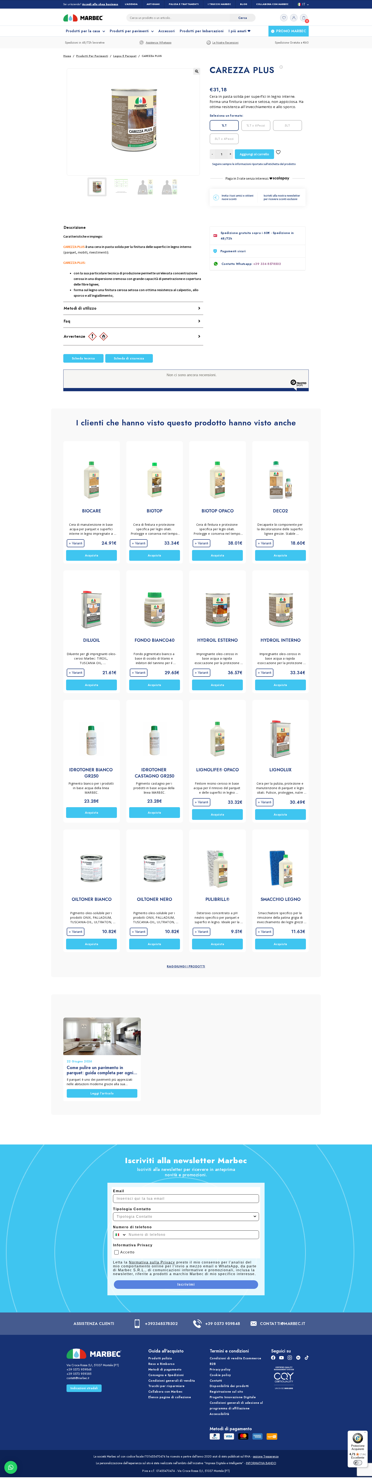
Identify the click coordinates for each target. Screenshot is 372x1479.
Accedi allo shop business (100, 4)
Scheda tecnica (83, 358)
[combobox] (185, 1217)
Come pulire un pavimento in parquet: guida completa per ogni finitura (100, 1070)
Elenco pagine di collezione (169, 1397)
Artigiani (153, 4)
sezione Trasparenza (266, 1456)
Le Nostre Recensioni (225, 42)
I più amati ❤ (239, 31)
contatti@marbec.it (78, 1378)
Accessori (166, 31)
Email (118, 1191)
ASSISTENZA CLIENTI (94, 1323)
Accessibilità (219, 1414)
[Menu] (365, 1433)
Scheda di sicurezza (129, 358)
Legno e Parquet (124, 56)
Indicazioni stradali (84, 1388)
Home (67, 56)
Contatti (216, 1380)
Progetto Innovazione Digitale (233, 1397)
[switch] (357, 1462)
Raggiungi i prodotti (186, 966)
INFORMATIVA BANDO (261, 1463)
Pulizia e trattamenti (184, 4)
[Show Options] (255, 1217)
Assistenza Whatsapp (158, 42)
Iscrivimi (186, 1284)
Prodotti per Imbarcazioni (201, 31)
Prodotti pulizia (160, 1358)
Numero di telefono (132, 1227)
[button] (196, 71)
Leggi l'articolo (102, 1093)
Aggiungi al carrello (254, 154)
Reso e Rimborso (161, 1364)
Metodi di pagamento (164, 1369)
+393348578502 (161, 1323)
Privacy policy (220, 1369)
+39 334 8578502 (267, 264)
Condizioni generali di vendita (171, 1380)
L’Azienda (131, 4)
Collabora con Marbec (272, 4)
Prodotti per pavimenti (92, 56)
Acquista (91, 555)
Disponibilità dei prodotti (229, 1386)
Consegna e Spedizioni (166, 1375)
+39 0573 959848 (222, 1323)
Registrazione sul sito (226, 1391)
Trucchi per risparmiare (166, 1386)
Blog (243, 4)
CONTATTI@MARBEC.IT (282, 1323)
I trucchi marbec (219, 4)
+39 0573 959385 (79, 1374)
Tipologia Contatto (132, 1209)
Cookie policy (220, 1375)
